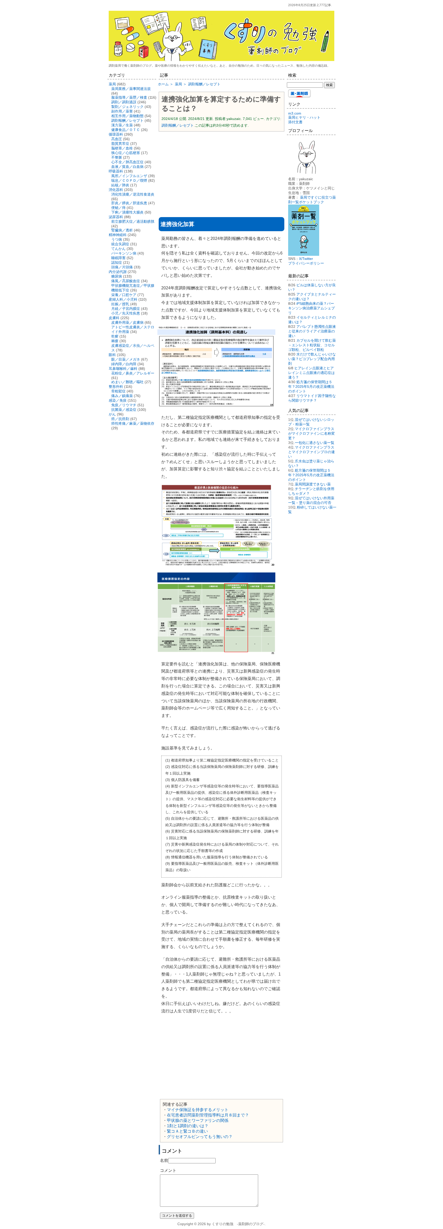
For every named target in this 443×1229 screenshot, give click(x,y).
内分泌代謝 (118, 272)
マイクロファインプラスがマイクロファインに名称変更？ (311, 433)
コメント (168, 1170)
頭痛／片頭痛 (122, 267)
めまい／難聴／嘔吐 (127, 382)
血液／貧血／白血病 (127, 167)
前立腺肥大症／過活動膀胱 (132, 221)
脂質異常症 (120, 143)
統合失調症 (120, 244)
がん (112, 414)
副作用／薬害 (122, 111)
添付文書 (295, 122)
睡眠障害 (118, 258)
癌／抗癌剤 (120, 419)
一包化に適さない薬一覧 (314, 443)
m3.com (294, 113)
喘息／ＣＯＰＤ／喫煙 (129, 180)
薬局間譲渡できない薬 (313, 484)
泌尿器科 (116, 217)
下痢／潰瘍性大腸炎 (127, 212)
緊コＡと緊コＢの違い (187, 1131)
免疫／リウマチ (123, 405)
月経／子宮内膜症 (125, 309)
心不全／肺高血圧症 (127, 162)
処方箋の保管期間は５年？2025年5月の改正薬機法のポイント (311, 386)
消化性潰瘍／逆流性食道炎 (132, 194)
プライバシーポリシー (306, 263)
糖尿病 (116, 276)
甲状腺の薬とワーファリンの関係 (197, 1120)
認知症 (116, 262)
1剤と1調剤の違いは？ (187, 1126)
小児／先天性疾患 (125, 313)
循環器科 (116, 134)
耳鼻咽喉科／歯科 (123, 369)
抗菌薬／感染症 (123, 410)
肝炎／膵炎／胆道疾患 (129, 203)
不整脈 (116, 157)
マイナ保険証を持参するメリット (197, 1110)
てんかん (118, 249)
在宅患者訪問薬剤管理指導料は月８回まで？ (208, 1115)
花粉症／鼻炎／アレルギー (132, 373)
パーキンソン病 (123, 253)
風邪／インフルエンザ (129, 176)
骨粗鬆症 (118, 391)
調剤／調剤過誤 (123, 102)
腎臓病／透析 (122, 230)
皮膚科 (114, 318)
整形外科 (116, 386)
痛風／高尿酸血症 (125, 281)
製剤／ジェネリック (127, 107)
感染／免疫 (118, 400)
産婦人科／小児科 (123, 299)
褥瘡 (114, 341)
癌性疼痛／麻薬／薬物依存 (132, 423)
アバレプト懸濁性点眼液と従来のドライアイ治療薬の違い (312, 331)
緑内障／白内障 (123, 364)
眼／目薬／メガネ (125, 359)
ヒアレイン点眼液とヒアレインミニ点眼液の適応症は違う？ (311, 372)
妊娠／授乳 (120, 304)
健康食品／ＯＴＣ (125, 130)
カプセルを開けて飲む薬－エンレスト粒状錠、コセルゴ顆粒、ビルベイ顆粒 (312, 345)
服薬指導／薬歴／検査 (129, 97)
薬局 (112, 84)
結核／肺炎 (120, 185)
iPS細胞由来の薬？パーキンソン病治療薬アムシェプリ (311, 308)
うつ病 (116, 239)
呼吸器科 (116, 171)
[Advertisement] (221, 172)
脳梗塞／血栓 (122, 148)
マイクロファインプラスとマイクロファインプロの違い (311, 452)
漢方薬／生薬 (122, 125)
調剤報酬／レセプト (178, 125)
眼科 (112, 355)
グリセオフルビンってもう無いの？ (200, 1136)
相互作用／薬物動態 (127, 116)
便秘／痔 (118, 208)
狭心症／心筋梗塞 (125, 153)
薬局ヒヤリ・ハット (304, 117)
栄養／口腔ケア (123, 295)
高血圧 (116, 139)
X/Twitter (306, 259)
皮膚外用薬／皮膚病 (127, 322)
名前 (164, 1160)
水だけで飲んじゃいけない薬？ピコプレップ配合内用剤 (312, 358)
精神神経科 (118, 235)
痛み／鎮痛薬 (122, 396)
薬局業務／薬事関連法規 (131, 89)
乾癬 (114, 336)
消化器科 (116, 190)
